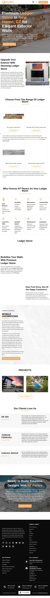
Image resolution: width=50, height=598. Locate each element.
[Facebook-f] (3, 543)
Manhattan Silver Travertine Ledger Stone (36, 127)
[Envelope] (6, 546)
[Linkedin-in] (3, 546)
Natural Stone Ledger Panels (32, 139)
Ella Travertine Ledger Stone (13, 127)
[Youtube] (16, 543)
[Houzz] (23, 543)
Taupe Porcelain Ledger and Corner (36, 163)
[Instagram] (6, 543)
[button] (3, 119)
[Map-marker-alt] (13, 546)
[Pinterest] (20, 543)
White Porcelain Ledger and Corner (13, 163)
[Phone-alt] (10, 546)
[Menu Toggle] (33, 2)
